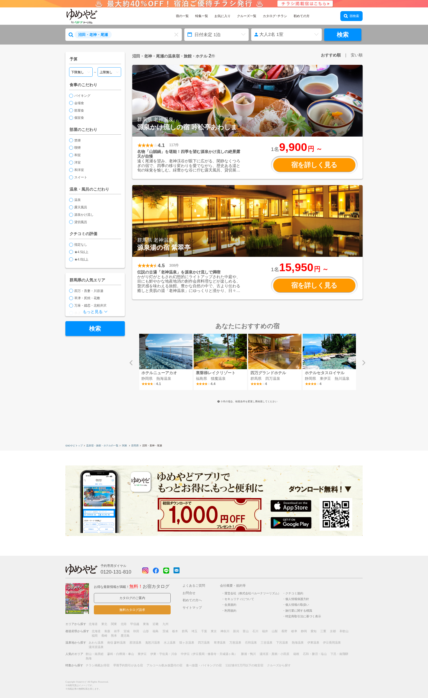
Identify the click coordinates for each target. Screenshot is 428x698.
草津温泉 (220, 642)
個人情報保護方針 (297, 599)
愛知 (314, 631)
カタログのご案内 (132, 598)
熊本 (114, 635)
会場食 (79, 103)
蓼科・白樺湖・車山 (120, 654)
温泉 (77, 200)
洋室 (77, 162)
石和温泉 (251, 642)
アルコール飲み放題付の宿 (164, 665)
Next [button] (363, 362)
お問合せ (189, 593)
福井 (265, 631)
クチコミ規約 (294, 593)
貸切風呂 (80, 222)
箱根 (296, 654)
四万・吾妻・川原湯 (88, 291)
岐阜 (294, 631)
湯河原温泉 (96, 647)
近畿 (156, 624)
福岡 (95, 635)
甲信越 (134, 624)
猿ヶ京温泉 (186, 642)
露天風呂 (80, 207)
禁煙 (77, 140)
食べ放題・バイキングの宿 (204, 665)
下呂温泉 (282, 642)
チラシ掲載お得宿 (97, 665)
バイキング (82, 95)
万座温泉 (235, 642)
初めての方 (302, 16)
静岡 (304, 631)
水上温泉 (170, 642)
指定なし (80, 244)
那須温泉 (135, 642)
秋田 (136, 631)
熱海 (89, 658)
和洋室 (79, 170)
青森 (107, 631)
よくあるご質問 (194, 585)
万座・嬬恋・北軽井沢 (90, 305)
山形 (146, 631)
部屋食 (79, 110)
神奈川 (224, 631)
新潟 (236, 631)
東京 (214, 631)
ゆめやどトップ (74, 445)
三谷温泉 (266, 642)
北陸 (124, 624)
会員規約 (230, 604)
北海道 (93, 624)
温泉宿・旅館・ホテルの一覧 (102, 445)
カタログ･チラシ (275, 16)
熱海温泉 (298, 642)
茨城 (165, 631)
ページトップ (409, 681)
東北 (104, 624)
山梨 (275, 631)
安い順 (357, 55)
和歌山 (344, 631)
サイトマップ (192, 607)
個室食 (79, 118)
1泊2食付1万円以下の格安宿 (244, 665)
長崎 (104, 635)
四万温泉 (204, 642)
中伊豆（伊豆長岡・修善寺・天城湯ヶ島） (209, 654)
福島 (156, 631)
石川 (255, 631)
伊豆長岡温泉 (332, 642)
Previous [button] (131, 362)
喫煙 (77, 147)
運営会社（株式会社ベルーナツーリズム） (252, 593)
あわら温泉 (96, 642)
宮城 (127, 631)
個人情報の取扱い (297, 604)
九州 (165, 624)
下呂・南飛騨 (339, 654)
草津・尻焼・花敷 (87, 298)
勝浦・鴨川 (248, 654)
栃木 (175, 631)
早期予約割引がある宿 (128, 665)
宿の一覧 (182, 16)
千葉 (204, 631)
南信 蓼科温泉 (116, 642)
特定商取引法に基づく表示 (303, 616)
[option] (165, 362)
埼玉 (194, 631)
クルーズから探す (279, 665)
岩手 (117, 631)
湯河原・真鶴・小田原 (274, 654)
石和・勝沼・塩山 (315, 654)
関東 (125, 445)
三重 (323, 631)
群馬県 (135, 445)
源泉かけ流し (84, 215)
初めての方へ (192, 600)
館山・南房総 (95, 654)
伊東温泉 (313, 642)
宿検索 (354, 16)
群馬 (185, 631)
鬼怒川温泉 (152, 642)
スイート (80, 177)
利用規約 (230, 610)
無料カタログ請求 (132, 610)
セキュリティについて (239, 599)
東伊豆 (142, 654)
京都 (333, 631)
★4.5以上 (81, 252)
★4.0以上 (81, 259)
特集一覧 (201, 16)
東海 (146, 624)
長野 (284, 631)
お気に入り (222, 16)
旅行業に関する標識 (298, 610)
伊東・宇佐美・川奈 (163, 654)
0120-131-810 (116, 572)
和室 (77, 155)
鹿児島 (125, 635)
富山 (246, 631)
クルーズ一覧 (246, 16)
